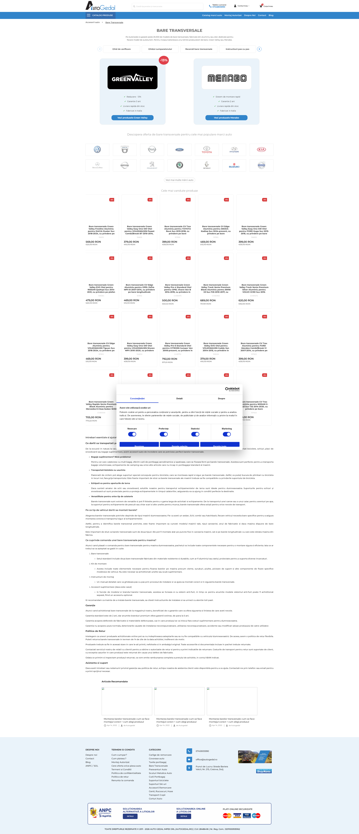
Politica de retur (120, 776)
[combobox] (167, 6)
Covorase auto (156, 758)
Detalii (130, 816)
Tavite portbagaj (157, 762)
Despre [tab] (221, 398)
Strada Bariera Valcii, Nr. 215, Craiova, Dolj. (212, 768)
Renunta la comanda (122, 780)
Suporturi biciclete (159, 780)
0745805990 (218, 7)
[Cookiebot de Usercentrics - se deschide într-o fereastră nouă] (227, 389)
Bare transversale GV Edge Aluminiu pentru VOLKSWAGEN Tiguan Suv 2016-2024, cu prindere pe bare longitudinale (101, 348)
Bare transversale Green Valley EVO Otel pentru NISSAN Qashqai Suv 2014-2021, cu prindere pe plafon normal (101, 290)
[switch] (164, 434)
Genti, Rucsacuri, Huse (161, 791)
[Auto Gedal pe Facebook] (255, 756)
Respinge (139, 446)
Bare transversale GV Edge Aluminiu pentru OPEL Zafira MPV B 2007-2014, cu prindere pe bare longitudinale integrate (139, 290)
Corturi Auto (155, 798)
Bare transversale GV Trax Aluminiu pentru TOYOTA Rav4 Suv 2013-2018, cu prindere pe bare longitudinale (177, 231)
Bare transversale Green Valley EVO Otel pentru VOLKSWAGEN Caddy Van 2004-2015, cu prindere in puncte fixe (216, 348)
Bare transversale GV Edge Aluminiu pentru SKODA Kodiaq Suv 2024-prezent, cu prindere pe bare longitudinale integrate (216, 231)
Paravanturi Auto (158, 769)
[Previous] (99, 49)
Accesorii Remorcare (160, 787)
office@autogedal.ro (204, 759)
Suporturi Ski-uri (157, 784)
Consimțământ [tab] (137, 398)
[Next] (259, 49)
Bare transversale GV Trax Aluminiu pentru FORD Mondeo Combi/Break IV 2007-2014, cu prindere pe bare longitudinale (254, 348)
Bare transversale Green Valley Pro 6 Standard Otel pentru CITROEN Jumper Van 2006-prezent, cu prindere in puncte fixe (178, 348)
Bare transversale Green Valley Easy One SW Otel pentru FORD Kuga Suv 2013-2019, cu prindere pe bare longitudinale (254, 231)
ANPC (89, 765)
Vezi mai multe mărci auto (179, 180)
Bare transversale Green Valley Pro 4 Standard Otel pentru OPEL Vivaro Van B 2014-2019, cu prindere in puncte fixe (177, 290)
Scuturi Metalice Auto (160, 773)
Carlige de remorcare (160, 755)
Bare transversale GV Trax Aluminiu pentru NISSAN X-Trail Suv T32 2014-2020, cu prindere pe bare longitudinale (254, 407)
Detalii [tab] (179, 398)
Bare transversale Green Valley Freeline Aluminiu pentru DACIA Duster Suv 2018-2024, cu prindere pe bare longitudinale (101, 231)
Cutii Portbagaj (157, 776)
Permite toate (219, 446)
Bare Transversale (158, 765)
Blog (271, 15)
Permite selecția (179, 446)
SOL (96, 765)
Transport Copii (157, 795)
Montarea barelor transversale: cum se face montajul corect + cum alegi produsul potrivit (126, 720)
